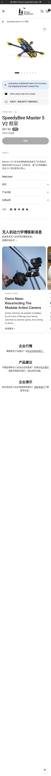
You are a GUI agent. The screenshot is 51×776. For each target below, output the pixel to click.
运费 (12, 133)
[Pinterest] (19, 209)
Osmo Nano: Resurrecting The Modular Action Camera (23, 303)
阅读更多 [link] (9, 329)
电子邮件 (44, 367)
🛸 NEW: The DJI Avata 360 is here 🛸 (25, 2)
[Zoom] (44, 29)
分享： (5, 209)
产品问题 (6, 192)
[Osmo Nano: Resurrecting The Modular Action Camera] (24, 268)
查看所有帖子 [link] (8, 240)
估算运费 (6, 200)
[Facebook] (11, 209)
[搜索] (42, 11)
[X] (15, 209)
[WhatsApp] (23, 209)
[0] (46, 11)
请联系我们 (39, 387)
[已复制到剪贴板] (27, 209)
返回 (4, 184)
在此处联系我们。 (36, 351)
